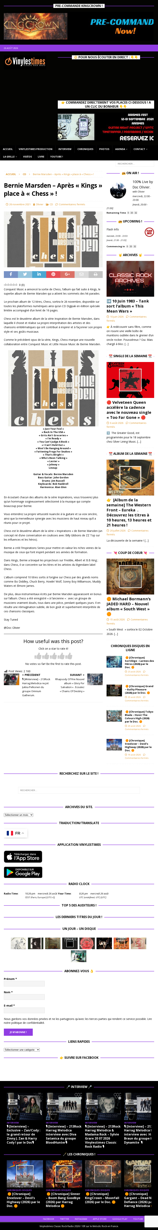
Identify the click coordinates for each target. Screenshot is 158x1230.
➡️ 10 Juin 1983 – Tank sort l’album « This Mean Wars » (128, 306)
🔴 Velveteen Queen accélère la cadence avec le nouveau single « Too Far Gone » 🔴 (129, 410)
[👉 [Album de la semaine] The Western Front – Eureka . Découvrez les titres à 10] (130, 477)
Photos (104, 149)
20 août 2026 (134, 697)
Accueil (8, 149)
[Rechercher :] (135, 163)
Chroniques (85, 149)
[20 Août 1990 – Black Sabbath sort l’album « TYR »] (53, 943)
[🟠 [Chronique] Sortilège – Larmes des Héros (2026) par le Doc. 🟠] (114, 662)
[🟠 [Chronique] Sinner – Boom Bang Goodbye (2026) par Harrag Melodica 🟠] (64, 1173)
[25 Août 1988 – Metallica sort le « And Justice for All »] (18, 943)
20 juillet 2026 (117, 530)
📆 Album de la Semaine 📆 (130, 453)
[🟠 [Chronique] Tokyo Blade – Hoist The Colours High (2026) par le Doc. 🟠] (114, 716)
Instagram (81, 1218)
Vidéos (27, 156)
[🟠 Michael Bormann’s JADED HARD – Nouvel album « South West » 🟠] (130, 576)
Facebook (48, 1218)
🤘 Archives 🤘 (130, 255)
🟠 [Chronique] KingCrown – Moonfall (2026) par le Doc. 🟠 (102, 1198)
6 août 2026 (116, 423)
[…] (127, 344)
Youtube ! (56, 156)
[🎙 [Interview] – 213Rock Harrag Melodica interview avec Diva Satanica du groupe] (64, 1106)
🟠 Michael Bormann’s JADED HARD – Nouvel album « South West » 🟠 (129, 606)
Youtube (138, 1218)
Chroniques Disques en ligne (130, 648)
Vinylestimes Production (35, 149)
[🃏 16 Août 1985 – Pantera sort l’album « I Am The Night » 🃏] (87, 943)
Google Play (119, 1218)
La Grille (9, 156)
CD (51, 204)
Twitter (64, 1218)
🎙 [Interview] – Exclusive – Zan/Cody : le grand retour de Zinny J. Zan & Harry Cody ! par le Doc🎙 (23, 1134)
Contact (139, 149)
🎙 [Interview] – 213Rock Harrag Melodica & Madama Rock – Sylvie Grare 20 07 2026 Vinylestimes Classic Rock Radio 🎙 (103, 1136)
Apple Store (100, 1218)
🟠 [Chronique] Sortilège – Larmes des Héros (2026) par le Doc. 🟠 (139, 662)
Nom (8, 992)
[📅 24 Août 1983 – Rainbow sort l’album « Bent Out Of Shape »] (35, 943)
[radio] (37, 656)
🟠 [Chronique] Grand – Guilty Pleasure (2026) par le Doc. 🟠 (139, 689)
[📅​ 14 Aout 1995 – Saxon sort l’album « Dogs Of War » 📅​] (121, 943)
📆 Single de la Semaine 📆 (130, 356)
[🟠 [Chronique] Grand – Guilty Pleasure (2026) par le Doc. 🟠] (114, 690)
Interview (64, 149)
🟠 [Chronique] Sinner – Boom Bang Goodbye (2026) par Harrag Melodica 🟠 (63, 1200)
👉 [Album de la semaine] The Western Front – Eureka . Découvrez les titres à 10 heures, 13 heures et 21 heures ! (129, 512)
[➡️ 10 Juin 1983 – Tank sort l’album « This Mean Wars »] (130, 279)
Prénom (10, 979)
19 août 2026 (134, 754)
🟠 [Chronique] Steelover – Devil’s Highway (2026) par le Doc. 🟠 (138, 745)
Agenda (120, 149)
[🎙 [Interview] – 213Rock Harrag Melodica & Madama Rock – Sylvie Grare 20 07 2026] (103, 1106)
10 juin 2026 (117, 316)
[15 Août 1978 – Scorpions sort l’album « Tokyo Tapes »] (104, 943)
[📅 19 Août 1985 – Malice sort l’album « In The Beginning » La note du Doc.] (70, 943)
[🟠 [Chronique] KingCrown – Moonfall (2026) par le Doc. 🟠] (103, 1173)
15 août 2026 (117, 619)
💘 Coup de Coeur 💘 (130, 553)
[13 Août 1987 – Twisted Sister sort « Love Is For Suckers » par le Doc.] (138, 943)
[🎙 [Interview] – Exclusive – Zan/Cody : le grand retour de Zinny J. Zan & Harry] (25, 1106)
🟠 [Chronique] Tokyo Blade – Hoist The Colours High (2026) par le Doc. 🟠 (139, 716)
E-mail (9, 1005)
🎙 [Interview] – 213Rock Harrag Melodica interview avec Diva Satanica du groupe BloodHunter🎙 (64, 1134)
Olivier (39, 204)
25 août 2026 (134, 671)
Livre (41, 156)
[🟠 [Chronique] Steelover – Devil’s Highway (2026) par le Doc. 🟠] (114, 744)
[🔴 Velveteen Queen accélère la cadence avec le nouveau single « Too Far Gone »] (130, 380)
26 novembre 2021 (20, 204)
